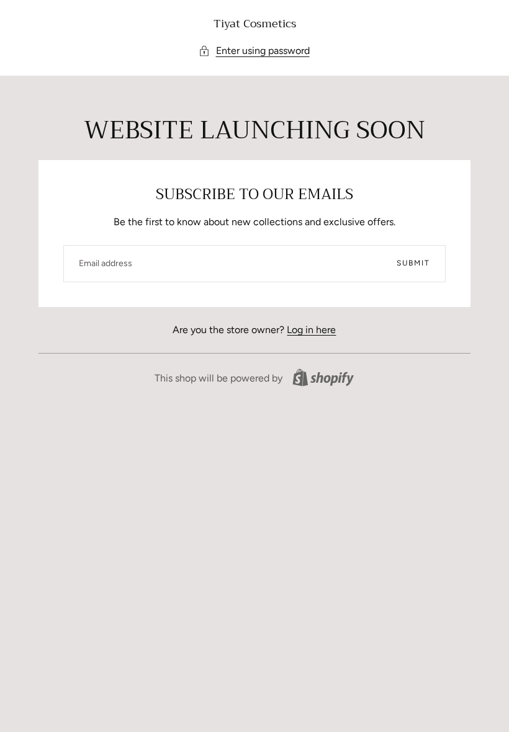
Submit (413, 263)
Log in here (311, 330)
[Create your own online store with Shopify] (323, 377)
